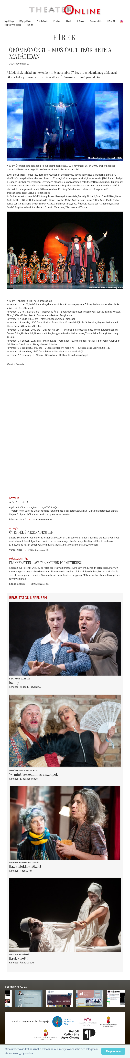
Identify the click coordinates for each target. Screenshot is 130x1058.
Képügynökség (13, 25)
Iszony (14, 682)
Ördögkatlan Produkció (23, 770)
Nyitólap (9, 21)
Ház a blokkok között (25, 866)
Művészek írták (18, 559)
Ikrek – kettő (18, 958)
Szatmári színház (19, 678)
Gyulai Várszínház (20, 954)
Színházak (42, 21)
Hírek (69, 21)
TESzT (30, 25)
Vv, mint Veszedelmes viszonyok (33, 774)
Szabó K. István (28, 686)
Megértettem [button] (113, 1051)
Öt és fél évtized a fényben (31, 532)
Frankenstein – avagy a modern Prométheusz (45, 563)
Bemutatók (96, 21)
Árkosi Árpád (27, 962)
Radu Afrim (26, 870)
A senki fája (18, 502)
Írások (80, 21)
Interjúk (14, 498)
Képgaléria (25, 21)
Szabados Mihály (29, 778)
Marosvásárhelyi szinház (24, 862)
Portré (56, 21)
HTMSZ (111, 21)
